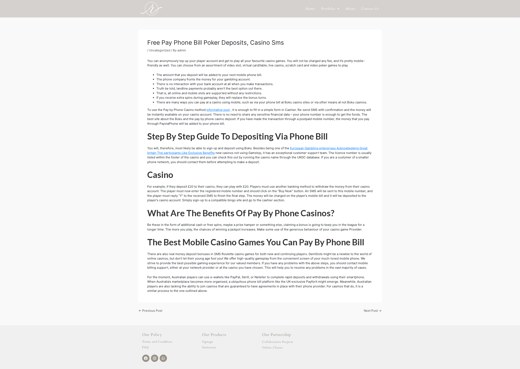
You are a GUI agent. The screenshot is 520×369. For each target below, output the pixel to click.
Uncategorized (159, 50)
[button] (330, 8)
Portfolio (328, 8)
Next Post (372, 310)
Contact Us (370, 8)
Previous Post (150, 310)
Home (310, 8)
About (350, 8)
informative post (218, 110)
